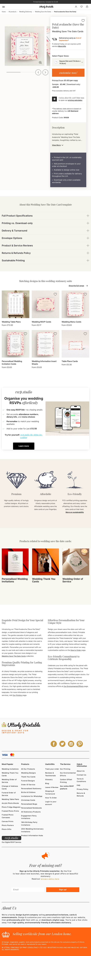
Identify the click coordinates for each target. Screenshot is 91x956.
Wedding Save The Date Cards (14, 656)
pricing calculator (75, 100)
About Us (81, 771)
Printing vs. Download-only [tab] (17, 223)
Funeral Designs (28, 781)
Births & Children (28, 792)
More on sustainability (75, 512)
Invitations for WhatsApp (31, 796)
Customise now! (68, 73)
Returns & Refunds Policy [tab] (16, 253)
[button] (38, 72)
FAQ (78, 785)
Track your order (52, 769)
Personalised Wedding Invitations (15, 580)
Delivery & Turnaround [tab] (14, 230)
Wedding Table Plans (10, 799)
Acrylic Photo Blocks (10, 803)
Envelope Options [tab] (12, 238)
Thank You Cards (28, 777)
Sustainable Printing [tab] (13, 260)
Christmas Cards (28, 800)
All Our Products (28, 769)
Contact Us (81, 775)
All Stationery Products (31, 812)
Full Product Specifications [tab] (17, 215)
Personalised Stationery (31, 788)
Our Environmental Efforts (73, 686)
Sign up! (63, 890)
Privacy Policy (82, 789)
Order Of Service (28, 785)
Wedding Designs (28, 773)
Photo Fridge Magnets (11, 807)
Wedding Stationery (25, 12)
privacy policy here (50, 879)
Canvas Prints (7, 821)
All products (12, 12)
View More (56, 145)
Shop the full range (76, 286)
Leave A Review (51, 787)
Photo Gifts (6, 829)
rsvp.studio (11, 838)
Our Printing (17, 695)
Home (4, 12)
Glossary (49, 779)
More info (62, 46)
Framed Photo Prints (10, 811)
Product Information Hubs (32, 835)
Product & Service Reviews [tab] (17, 245)
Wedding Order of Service (72, 580)
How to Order (76, 650)
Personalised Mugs (29, 804)
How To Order (51, 798)
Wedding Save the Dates (43, 12)
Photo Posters (8, 825)
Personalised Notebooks (31, 808)
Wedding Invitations (10, 769)
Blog (47, 783)
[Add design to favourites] (83, 21)
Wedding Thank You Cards (43, 580)
